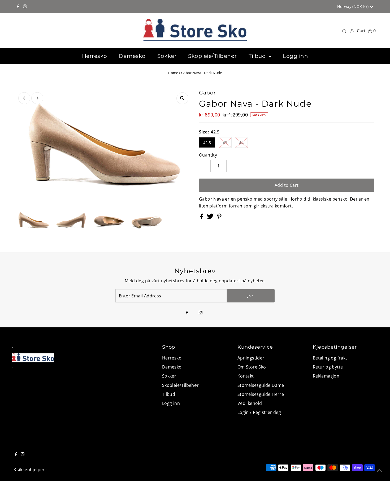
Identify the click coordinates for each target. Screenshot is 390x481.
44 (241, 142)
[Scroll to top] (379, 470)
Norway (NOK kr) (353, 6)
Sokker (169, 376)
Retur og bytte (328, 367)
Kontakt (245, 376)
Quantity (208, 155)
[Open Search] (344, 30)
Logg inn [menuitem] (295, 56)
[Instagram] (25, 6)
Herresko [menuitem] (94, 56)
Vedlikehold (249, 403)
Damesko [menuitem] (132, 56)
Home (173, 72)
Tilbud (168, 394)
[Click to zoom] (182, 98)
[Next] (37, 98)
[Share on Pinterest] (219, 217)
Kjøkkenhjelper (29, 470)
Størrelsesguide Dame (260, 385)
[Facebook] (18, 6)
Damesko (172, 367)
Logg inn (171, 403)
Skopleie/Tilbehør (180, 385)
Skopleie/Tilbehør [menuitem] (212, 56)
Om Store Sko (251, 367)
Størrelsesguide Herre (260, 394)
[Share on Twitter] (211, 217)
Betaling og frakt (330, 358)
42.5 (207, 142)
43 (225, 142)
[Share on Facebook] (202, 217)
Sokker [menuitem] (166, 56)
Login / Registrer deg (259, 412)
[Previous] (24, 98)
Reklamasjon (326, 376)
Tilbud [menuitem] (258, 56)
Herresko (171, 358)
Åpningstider (251, 358)
